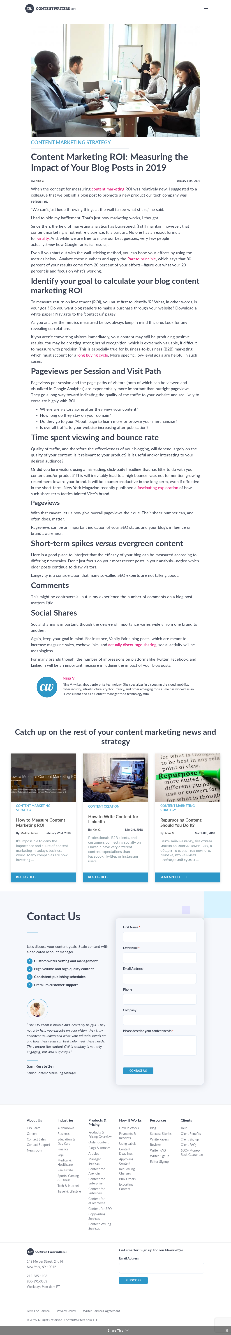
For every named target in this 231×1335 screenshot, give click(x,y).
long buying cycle (92, 355)
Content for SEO (100, 1209)
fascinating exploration (158, 488)
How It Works (129, 1128)
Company (129, 1010)
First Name (131, 927)
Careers (32, 1134)
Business (63, 1134)
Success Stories (160, 1134)
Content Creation (103, 806)
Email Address (134, 969)
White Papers (159, 1139)
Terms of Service (38, 1311)
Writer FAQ (158, 1150)
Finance (63, 1149)
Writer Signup (159, 1156)
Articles (93, 1153)
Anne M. (170, 833)
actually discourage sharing (132, 645)
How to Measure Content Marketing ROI (40, 823)
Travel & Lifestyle (69, 1191)
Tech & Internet (68, 1186)
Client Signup (190, 1139)
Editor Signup (159, 1161)
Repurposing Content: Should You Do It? (181, 823)
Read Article (26, 877)
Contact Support (38, 1145)
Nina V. (39, 181)
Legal (61, 1154)
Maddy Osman (29, 833)
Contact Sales (36, 1139)
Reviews (155, 1145)
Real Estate (65, 1170)
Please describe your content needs (148, 1031)
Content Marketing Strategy (71, 142)
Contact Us (138, 1070)
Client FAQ (188, 1145)
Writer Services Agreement (101, 1311)
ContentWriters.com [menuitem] (50, 9)
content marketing (108, 189)
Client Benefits (191, 1134)
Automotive (66, 1128)
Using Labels (127, 1143)
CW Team (33, 1128)
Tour (184, 1128)
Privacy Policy (66, 1311)
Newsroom (34, 1150)
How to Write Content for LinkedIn (113, 819)
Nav (205, 9)
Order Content (98, 1142)
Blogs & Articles (99, 1148)
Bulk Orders (127, 1179)
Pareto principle (141, 259)
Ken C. (97, 830)
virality (43, 239)
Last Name (131, 948)
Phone (127, 989)
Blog (153, 1128)
